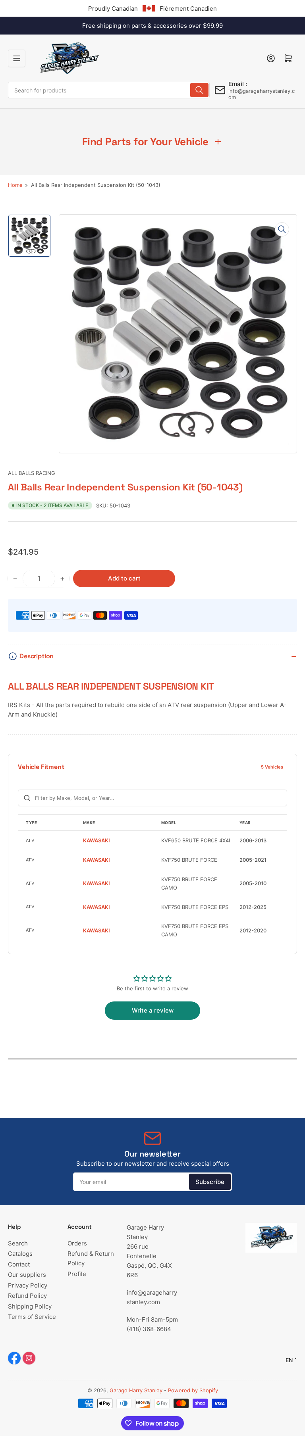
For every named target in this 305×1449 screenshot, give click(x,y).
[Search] (199, 90)
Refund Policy (27, 1295)
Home (15, 185)
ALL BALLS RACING (31, 473)
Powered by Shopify (193, 1390)
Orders (77, 1243)
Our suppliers (27, 1274)
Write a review (153, 1010)
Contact (19, 1264)
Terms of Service (32, 1316)
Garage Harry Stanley (136, 1390)
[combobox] (109, 90)
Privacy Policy (27, 1285)
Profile (77, 1274)
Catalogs (20, 1253)
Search (18, 1243)
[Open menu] (16, 58)
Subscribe (209, 1182)
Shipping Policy (30, 1306)
